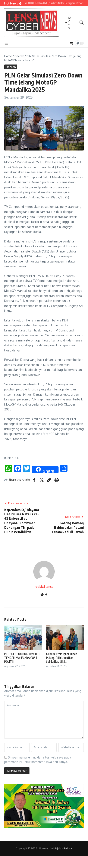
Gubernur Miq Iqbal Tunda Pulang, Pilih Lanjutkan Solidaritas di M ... (61, 657)
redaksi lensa (44, 587)
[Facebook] (46, 594)
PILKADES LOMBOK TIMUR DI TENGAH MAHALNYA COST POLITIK (22, 657)
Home (8, 56)
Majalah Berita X (62, 848)
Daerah (19, 56)
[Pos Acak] (71, 43)
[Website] (42, 594)
